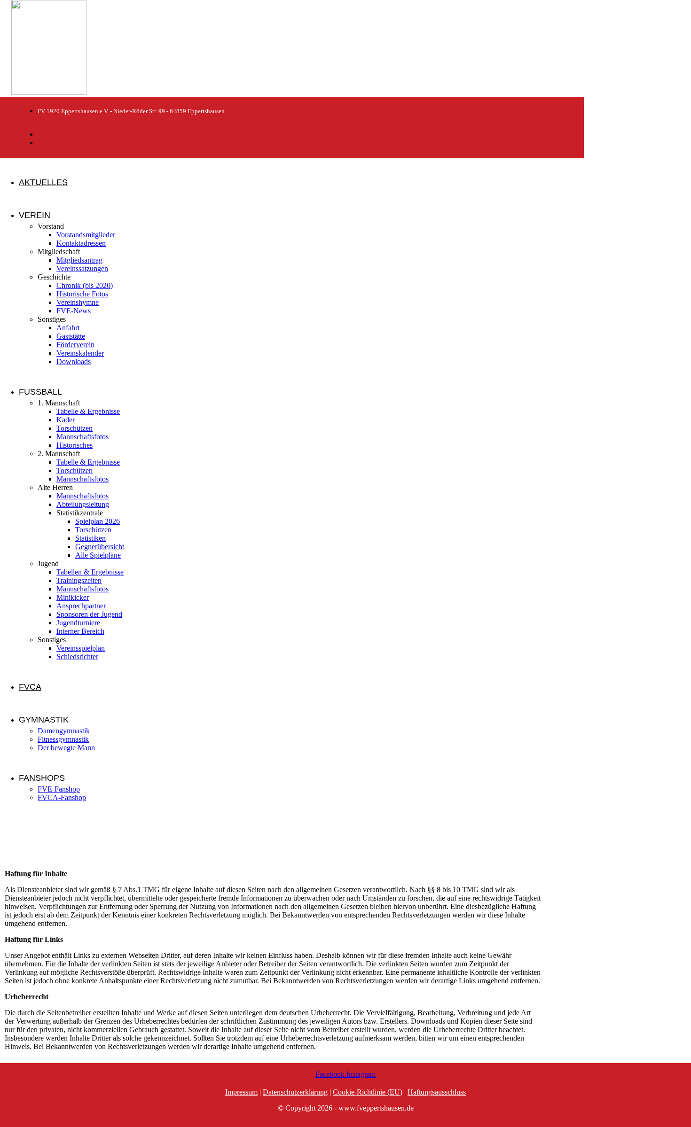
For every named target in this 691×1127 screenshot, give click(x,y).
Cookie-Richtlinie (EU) (367, 1092)
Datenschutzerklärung (295, 1092)
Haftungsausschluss (437, 1092)
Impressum (241, 1092)
